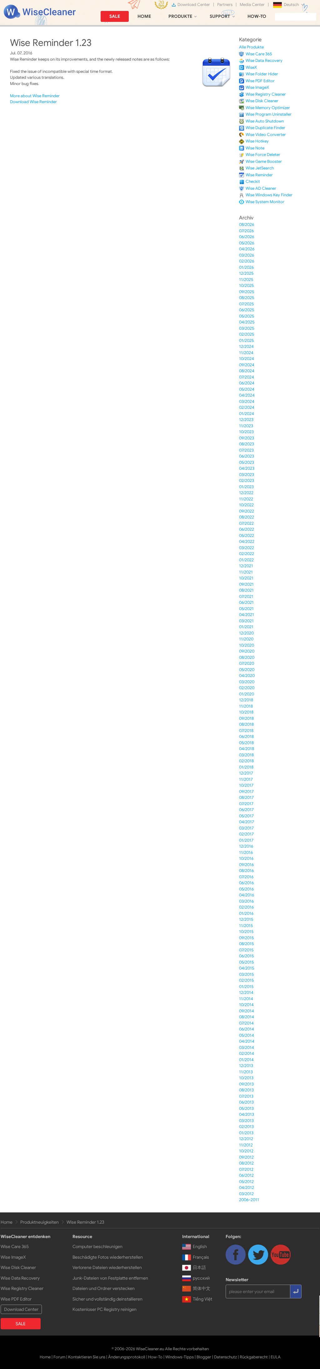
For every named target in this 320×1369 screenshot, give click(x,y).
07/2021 (246, 596)
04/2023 (246, 468)
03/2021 (246, 621)
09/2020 (246, 651)
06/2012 (246, 1175)
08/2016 (246, 870)
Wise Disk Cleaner (262, 100)
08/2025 (246, 297)
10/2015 (246, 931)
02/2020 (246, 687)
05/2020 (246, 669)
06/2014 (246, 1029)
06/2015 (246, 956)
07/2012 (246, 1169)
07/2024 (246, 377)
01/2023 (246, 486)
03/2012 (246, 1193)
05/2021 (246, 608)
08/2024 (246, 371)
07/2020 (246, 663)
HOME (144, 16)
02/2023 (246, 480)
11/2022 (246, 499)
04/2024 (247, 395)
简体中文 (201, 1288)
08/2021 (246, 590)
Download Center (194, 4)
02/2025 (246, 334)
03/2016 (246, 901)
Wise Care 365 (259, 54)
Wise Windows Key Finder (269, 195)
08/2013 (246, 1090)
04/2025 (246, 322)
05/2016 (246, 889)
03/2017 (246, 828)
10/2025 (246, 285)
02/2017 (246, 834)
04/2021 (246, 614)
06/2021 (246, 602)
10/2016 (246, 858)
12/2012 (246, 1138)
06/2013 (246, 1102)
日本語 (199, 1267)
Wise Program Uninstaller (269, 114)
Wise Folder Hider (262, 74)
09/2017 (246, 791)
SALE (114, 16)
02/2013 (246, 1126)
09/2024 (246, 365)
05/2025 (246, 316)
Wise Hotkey (257, 141)
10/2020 (246, 645)
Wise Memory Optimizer (268, 107)
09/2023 (246, 438)
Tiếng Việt (202, 1299)
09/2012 (246, 1157)
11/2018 (246, 706)
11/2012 (246, 1145)
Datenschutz (225, 1357)
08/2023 (246, 444)
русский (201, 1278)
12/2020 (246, 633)
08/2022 (246, 517)
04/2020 (247, 675)
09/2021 (246, 584)
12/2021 (246, 566)
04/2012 (246, 1187)
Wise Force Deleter (263, 154)
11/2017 (246, 779)
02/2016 (246, 907)
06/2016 (246, 882)
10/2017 (246, 785)
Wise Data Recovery (264, 60)
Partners (224, 4)
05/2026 (246, 243)
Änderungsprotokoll (126, 1357)
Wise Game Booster (264, 161)
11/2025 (246, 279)
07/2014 (246, 1023)
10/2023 (246, 431)
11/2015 (246, 925)
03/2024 (246, 401)
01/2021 (246, 626)
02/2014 (246, 1053)
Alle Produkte (251, 47)
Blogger (204, 1357)
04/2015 (246, 968)
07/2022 (246, 523)
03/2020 (246, 681)
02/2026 (246, 261)
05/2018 (246, 742)
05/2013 (246, 1108)
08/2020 (246, 657)
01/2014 (246, 1059)
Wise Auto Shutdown (265, 121)
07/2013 (246, 1096)
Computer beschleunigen (97, 1246)
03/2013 (246, 1120)
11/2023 (246, 426)
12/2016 (246, 846)
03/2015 (246, 974)
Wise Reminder (259, 175)
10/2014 (246, 1004)
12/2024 (246, 346)
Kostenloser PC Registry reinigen (104, 1309)
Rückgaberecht (254, 1357)
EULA (276, 1357)
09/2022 (246, 511)
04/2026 (246, 249)
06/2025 (246, 310)
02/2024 (246, 407)
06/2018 (246, 736)
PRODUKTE (180, 16)
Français (201, 1257)
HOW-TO (257, 16)
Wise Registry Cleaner (266, 94)
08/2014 (246, 1017)
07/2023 (246, 450)
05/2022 (246, 535)
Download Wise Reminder (33, 101)
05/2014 (246, 1035)
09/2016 (246, 864)
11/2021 (246, 572)
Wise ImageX (257, 87)
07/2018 (246, 730)
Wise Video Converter (266, 134)
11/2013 (246, 1072)
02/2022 (246, 553)
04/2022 (246, 541)
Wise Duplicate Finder (265, 127)
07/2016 (246, 877)
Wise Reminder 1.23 (85, 1222)
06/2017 (246, 809)
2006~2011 (249, 1199)
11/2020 (246, 639)
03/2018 (246, 755)
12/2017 (246, 773)
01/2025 (246, 340)
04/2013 (246, 1114)
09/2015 (246, 937)
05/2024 (246, 389)
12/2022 (246, 492)
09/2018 (246, 718)
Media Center (252, 4)
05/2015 (246, 962)
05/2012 (246, 1181)
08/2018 (246, 724)
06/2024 (246, 383)
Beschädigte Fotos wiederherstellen (107, 1257)
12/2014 (246, 992)
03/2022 (246, 547)
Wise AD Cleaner (261, 188)
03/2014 (246, 1047)
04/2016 (246, 895)
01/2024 (246, 413)
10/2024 (246, 358)
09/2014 (246, 1011)
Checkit (253, 181)
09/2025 (246, 291)
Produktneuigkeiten (39, 1222)
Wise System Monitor (265, 201)
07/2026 (246, 230)
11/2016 (246, 852)
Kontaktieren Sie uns (86, 1357)
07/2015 (246, 950)
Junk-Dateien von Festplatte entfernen (110, 1278)
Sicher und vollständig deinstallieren (107, 1299)
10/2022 (246, 505)
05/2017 (246, 816)
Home (6, 1222)
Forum (59, 1357)
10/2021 (246, 578)
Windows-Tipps (179, 1357)
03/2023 (246, 474)
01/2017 (246, 840)
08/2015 (246, 943)
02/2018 (246, 761)
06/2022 (246, 529)
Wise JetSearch (260, 168)
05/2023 (246, 462)
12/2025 (246, 273)
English (200, 1246)
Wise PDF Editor (260, 80)
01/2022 (246, 560)
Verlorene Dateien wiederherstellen (107, 1267)
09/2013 (246, 1084)
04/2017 (246, 822)
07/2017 (246, 803)
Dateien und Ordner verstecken (103, 1288)
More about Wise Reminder (35, 95)
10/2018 (246, 712)
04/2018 (246, 748)
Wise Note (255, 148)
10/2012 (246, 1151)
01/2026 (246, 267)
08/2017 (246, 797)
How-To (155, 1357)
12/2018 (246, 700)
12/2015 (246, 919)
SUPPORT (220, 16)
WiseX (251, 67)
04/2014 (246, 1041)
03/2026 (246, 255)
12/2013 (246, 1065)
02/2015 (246, 980)
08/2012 (246, 1163)
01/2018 (246, 767)
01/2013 (246, 1133)
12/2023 (246, 419)
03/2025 (246, 328)
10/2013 (246, 1078)
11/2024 (246, 352)
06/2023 (246, 456)
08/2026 (246, 224)
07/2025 (246, 304)
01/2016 (246, 913)
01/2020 (246, 694)
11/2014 (246, 998)
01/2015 (246, 986)
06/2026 (246, 236)
